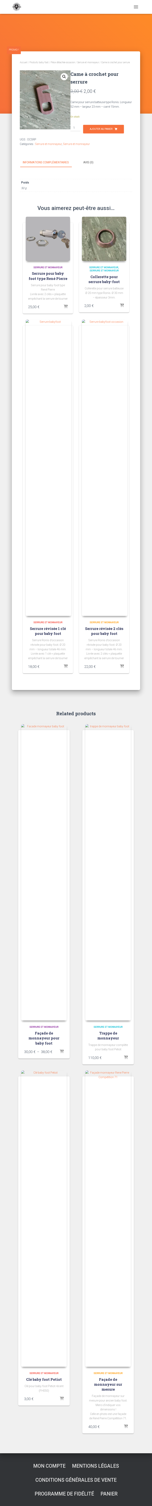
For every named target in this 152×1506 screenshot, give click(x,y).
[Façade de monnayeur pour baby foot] (44, 872)
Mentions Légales (95, 1466)
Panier (109, 1494)
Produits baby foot (38, 62)
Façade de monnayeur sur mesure (108, 1384)
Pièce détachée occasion (63, 62)
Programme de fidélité (64, 1494)
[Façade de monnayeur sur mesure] (108, 1218)
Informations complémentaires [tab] (46, 162)
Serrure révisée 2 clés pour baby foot (104, 631)
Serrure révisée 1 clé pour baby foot (48, 631)
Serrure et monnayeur (88, 62)
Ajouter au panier (101, 129)
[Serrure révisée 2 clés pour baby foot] (104, 468)
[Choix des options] (62, 1052)
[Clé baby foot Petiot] (44, 1218)
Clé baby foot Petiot (44, 1379)
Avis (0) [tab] (88, 162)
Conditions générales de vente (76, 1480)
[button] (64, 76)
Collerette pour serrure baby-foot (104, 279)
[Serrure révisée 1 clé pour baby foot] (48, 468)
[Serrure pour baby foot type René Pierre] (48, 239)
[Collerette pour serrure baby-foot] (104, 239)
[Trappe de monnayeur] (108, 872)
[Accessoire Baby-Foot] (18, 7)
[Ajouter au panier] (66, 307)
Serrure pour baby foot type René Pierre (48, 276)
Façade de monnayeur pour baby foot (43, 1038)
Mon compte (49, 1466)
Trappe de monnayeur (108, 1035)
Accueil (23, 62)
